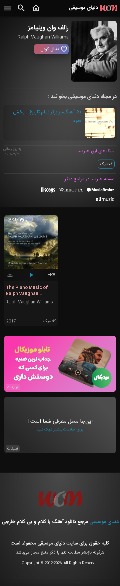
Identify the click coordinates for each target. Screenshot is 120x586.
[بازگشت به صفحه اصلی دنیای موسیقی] (36, 11)
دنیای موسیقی (104, 522)
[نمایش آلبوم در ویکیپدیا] (71, 192)
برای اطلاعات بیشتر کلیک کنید (60, 429)
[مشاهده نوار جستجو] (21, 11)
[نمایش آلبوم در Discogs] (48, 192)
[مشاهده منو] (7, 11)
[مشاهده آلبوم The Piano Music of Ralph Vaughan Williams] (52, 277)
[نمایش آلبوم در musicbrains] (101, 191)
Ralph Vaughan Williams (29, 302)
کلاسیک (106, 164)
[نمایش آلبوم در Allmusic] (105, 200)
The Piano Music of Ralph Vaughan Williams (27, 293)
